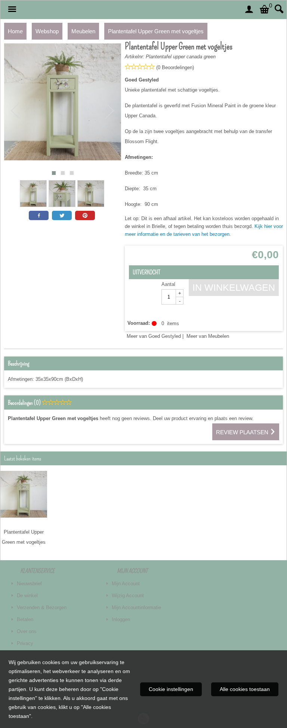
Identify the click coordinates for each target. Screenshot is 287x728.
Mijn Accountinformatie (136, 607)
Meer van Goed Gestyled (154, 336)
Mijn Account (126, 583)
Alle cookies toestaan (245, 689)
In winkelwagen (233, 287)
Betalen (25, 619)
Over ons (27, 631)
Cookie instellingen (171, 689)
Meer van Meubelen (207, 336)
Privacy (25, 643)
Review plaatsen (243, 432)
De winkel (27, 595)
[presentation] (16, 111)
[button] (53, 173)
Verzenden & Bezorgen (42, 607)
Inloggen (121, 619)
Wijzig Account (128, 595)
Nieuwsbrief (29, 583)
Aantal (168, 284)
